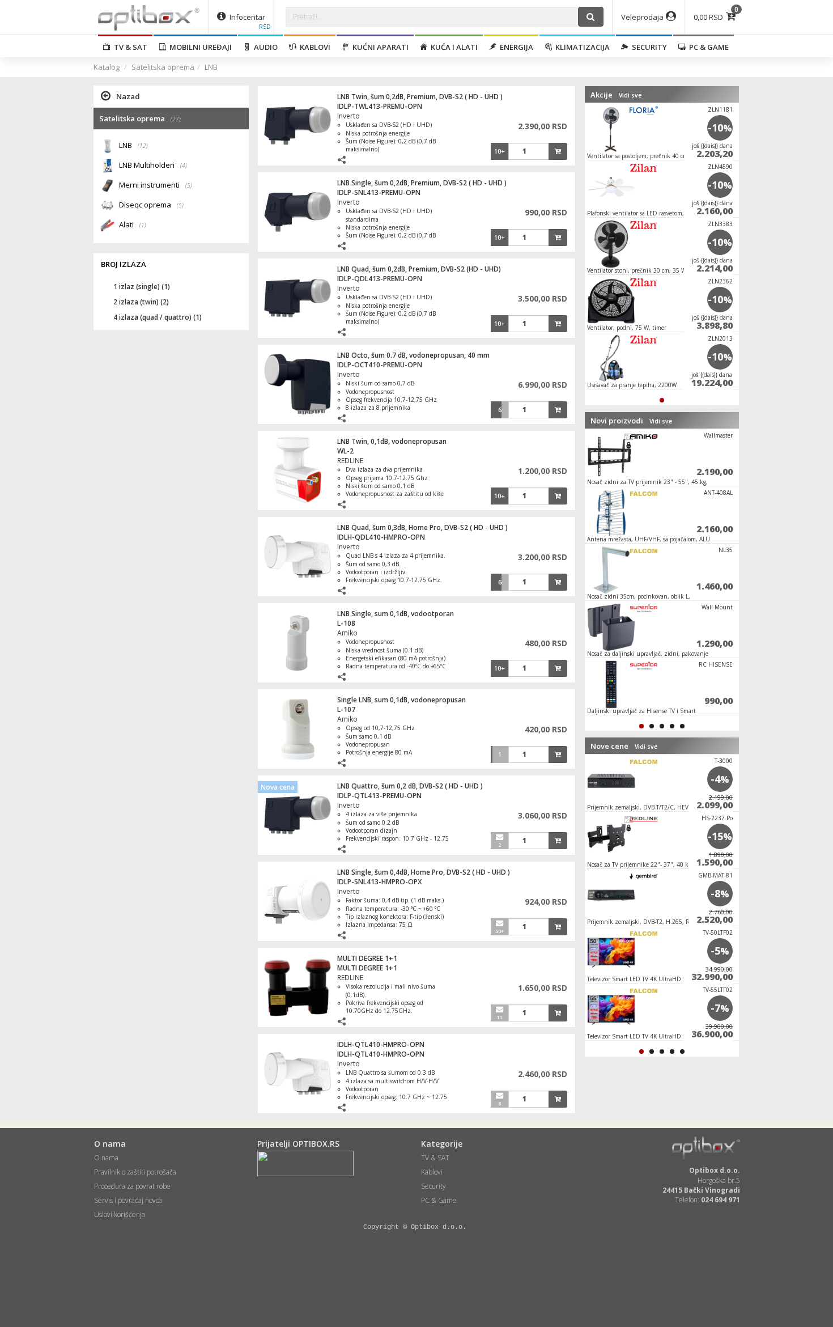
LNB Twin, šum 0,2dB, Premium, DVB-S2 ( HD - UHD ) (420, 96)
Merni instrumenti (155, 185)
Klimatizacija (581, 47)
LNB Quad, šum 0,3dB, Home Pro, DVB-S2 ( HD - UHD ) (422, 527)
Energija (514, 47)
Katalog (107, 67)
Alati (132, 224)
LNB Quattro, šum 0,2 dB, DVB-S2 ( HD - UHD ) (410, 786)
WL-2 (345, 451)
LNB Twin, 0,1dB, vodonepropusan (392, 441)
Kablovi (313, 47)
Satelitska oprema (162, 67)
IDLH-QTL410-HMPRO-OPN (380, 1044)
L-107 (346, 709)
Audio (264, 47)
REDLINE (350, 460)
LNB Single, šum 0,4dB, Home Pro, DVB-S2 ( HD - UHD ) (423, 872)
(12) (143, 146)
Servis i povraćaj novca (128, 1200)
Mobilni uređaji (199, 47)
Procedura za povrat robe (132, 1186)
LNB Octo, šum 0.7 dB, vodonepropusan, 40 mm (413, 355)
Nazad (128, 96)
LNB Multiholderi (153, 165)
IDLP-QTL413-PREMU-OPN (379, 795)
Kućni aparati (379, 47)
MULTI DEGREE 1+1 (367, 958)
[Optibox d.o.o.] (149, 17)
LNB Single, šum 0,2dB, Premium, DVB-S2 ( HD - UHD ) (422, 183)
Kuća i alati (452, 47)
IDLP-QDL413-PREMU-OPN (379, 278)
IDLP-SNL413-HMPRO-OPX (379, 882)
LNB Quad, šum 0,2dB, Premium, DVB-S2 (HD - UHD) (419, 269)
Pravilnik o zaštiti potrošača (135, 1172)
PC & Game (707, 47)
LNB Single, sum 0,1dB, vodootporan (395, 613)
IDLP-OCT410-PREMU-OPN (379, 365)
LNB (211, 67)
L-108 (346, 623)
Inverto (348, 116)
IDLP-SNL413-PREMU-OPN (378, 192)
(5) (188, 185)
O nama (106, 1158)
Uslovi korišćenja (119, 1214)
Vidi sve (630, 95)
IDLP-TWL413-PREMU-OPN (379, 106)
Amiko (347, 633)
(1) (142, 225)
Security (647, 47)
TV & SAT (128, 47)
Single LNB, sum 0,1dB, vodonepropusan (401, 700)
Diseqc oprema (151, 205)
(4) (183, 165)
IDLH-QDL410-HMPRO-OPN (381, 537)
